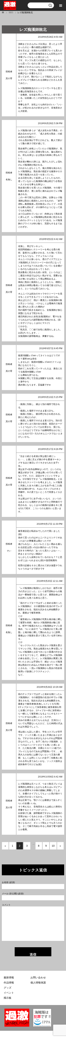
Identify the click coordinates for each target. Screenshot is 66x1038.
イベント (9, 992)
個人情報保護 (38, 982)
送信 (33, 954)
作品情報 (9, 982)
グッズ (7, 987)
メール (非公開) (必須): (13, 893)
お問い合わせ (38, 977)
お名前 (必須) (8, 882)
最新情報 (9, 977)
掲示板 (7, 997)
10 (53, 845)
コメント (6, 905)
